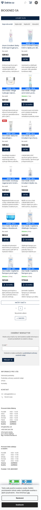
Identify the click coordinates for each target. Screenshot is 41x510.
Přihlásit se (8, 360)
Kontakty (4, 383)
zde (28, 493)
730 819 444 (8, 397)
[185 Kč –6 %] (30, 261)
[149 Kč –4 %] (30, 216)
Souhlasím (20, 505)
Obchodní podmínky (7, 375)
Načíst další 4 (20, 303)
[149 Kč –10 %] (30, 126)
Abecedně (35, 24)
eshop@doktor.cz (10, 394)
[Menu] (36, 3)
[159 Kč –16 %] (30, 171)
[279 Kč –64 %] (10, 216)
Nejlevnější (18, 24)
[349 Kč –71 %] (10, 80)
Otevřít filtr (21, 18)
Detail (6, 59)
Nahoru (21, 318)
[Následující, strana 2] (20, 308)
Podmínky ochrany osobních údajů (12, 378)
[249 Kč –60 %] (30, 80)
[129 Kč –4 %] (10, 171)
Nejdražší (27, 24)
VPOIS (3, 381)
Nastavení (20, 498)
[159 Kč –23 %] (30, 35)
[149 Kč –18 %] (10, 261)
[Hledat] (25, 3)
